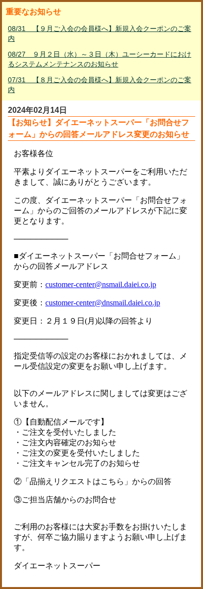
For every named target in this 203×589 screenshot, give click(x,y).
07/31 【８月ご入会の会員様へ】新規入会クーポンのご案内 (99, 85)
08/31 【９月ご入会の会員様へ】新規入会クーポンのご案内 (99, 33)
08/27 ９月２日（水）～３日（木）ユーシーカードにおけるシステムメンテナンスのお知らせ (99, 59)
